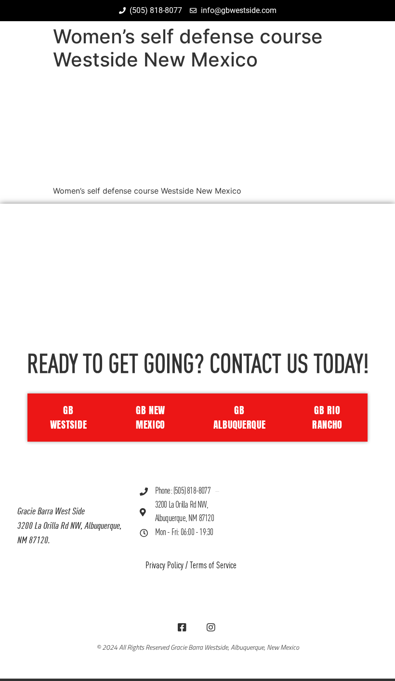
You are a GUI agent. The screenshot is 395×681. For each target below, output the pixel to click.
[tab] (66, 417)
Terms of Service (213, 565)
